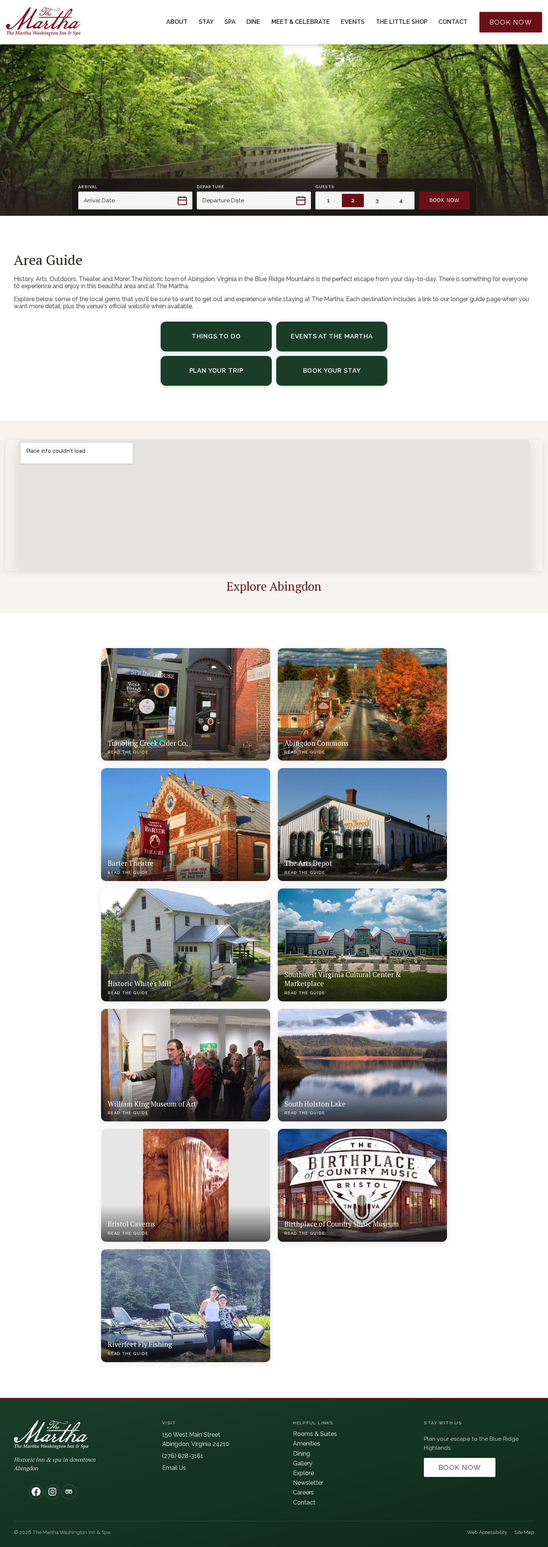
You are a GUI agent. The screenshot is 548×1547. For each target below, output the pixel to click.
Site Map (524, 1532)
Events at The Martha (332, 336)
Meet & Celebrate (300, 21)
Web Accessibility (487, 1532)
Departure (210, 186)
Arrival (87, 186)
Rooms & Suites (315, 1433)
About (177, 21)
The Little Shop (402, 21)
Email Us (174, 1467)
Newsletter (308, 1482)
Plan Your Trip (230, 372)
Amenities (306, 1443)
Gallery (302, 1463)
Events (353, 21)
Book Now (510, 22)
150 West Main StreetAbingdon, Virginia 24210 (195, 1439)
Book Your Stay (345, 372)
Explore (303, 1473)
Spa (230, 21)
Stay (206, 21)
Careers (303, 1492)
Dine (253, 21)
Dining (301, 1453)
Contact (452, 21)
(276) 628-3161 (182, 1455)
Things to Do (216, 336)
